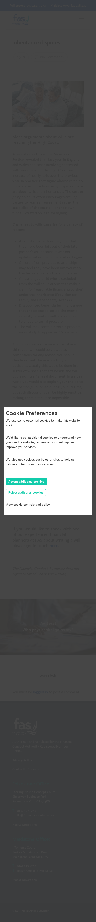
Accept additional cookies (26, 481)
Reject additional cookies (25, 492)
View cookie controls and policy (28, 504)
